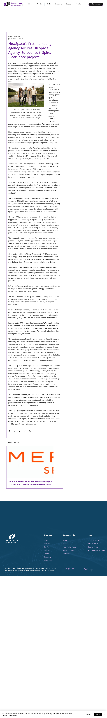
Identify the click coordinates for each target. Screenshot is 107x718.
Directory (47, 557)
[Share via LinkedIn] (20, 431)
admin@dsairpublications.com (46, 568)
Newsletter (67, 554)
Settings (88, 714)
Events (46, 554)
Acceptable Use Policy (96, 550)
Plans (65, 543)
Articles (47, 543)
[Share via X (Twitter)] (14, 431)
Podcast (47, 550)
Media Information (70, 547)
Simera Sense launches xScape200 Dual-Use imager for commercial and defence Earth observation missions (31, 483)
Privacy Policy (93, 543)
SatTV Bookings (69, 550)
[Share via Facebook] (9, 431)
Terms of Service (94, 540)
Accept (98, 714)
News (46, 540)
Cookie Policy (93, 547)
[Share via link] (25, 431)
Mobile (65, 540)
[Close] (104, 714)
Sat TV (46, 547)
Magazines (48, 560)
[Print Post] (30, 431)
